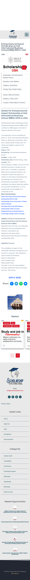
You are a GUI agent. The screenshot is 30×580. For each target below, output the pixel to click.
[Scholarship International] (13, 35)
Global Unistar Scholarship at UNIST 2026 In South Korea (15, 553)
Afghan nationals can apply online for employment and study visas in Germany (15, 511)
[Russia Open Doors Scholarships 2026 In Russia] (15, 518)
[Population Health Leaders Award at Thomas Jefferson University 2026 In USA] (15, 528)
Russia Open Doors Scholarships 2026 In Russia (15, 521)
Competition (7, 461)
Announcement (8, 439)
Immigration (7, 434)
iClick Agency (15, 573)
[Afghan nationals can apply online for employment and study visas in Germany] (15, 508)
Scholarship (7, 481)
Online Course (8, 492)
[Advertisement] (15, 15)
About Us (7, 424)
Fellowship (7, 476)
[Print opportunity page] (8, 289)
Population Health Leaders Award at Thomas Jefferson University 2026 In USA (15, 532)
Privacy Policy (5, 404)
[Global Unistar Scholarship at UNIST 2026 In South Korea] (15, 550)
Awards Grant (8, 456)
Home (6, 419)
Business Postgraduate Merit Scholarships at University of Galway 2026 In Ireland (15, 543)
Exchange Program (10, 471)
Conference (7, 466)
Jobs (5, 429)
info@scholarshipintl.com (15, 390)
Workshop (7, 487)
